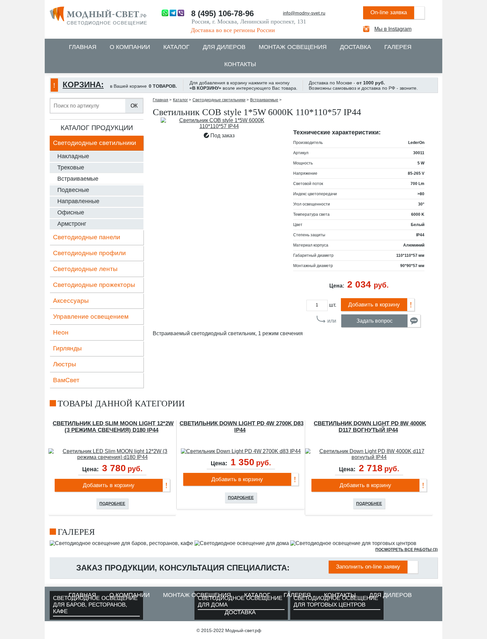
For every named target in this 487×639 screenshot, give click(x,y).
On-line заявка (388, 12)
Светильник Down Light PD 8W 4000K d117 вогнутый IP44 (370, 426)
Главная (82, 47)
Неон (61, 332)
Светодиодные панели (86, 237)
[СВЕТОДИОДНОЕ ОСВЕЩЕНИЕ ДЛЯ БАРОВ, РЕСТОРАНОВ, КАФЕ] (121, 543)
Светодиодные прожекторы (94, 284)
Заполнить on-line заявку (368, 567)
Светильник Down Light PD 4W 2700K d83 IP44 (241, 426)
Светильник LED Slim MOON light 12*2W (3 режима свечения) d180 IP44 (113, 426)
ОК (134, 106)
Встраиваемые (77, 178)
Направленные (78, 201)
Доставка (355, 47)
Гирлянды (67, 348)
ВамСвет (66, 380)
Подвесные (73, 190)
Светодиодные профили (89, 253)
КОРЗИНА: (83, 84)
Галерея (397, 47)
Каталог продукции (97, 127)
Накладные (73, 156)
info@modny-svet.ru (304, 13)
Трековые (70, 167)
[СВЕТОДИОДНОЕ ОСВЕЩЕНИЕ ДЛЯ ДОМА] (241, 543)
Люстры (64, 364)
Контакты (240, 64)
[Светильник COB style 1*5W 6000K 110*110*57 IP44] (219, 123)
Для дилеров (224, 47)
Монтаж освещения (293, 47)
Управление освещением (91, 316)
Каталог (176, 47)
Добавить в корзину (374, 304)
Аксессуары (71, 300)
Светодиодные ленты (85, 268)
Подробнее (112, 503)
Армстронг (71, 223)
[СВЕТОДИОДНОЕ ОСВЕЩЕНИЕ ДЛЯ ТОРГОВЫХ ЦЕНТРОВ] (353, 543)
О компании (130, 47)
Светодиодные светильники (94, 142)
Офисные (70, 212)
